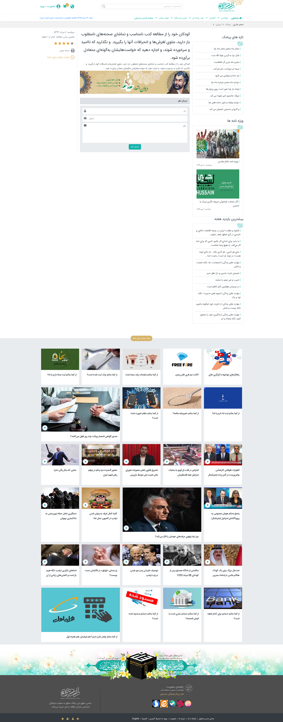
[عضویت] (68, 719)
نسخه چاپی (65, 50)
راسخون (235, 18)
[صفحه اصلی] (77, 719)
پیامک (228, 24)
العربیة (144, 719)
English (135, 719)
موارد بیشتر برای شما (58, 57)
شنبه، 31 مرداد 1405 (85, 18)
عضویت (51, 6)
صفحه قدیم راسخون (143, 18)
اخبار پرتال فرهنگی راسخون (172, 694)
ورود (42, 6)
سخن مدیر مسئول (206, 719)
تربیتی (218, 24)
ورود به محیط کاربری (158, 719)
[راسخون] (230, 11)
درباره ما (182, 719)
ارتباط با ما (192, 719)
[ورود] (73, 719)
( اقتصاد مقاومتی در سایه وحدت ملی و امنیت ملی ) (58, 18)
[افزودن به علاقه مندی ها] (62, 719)
